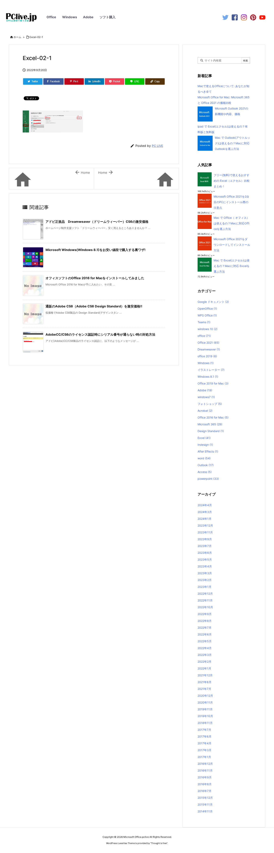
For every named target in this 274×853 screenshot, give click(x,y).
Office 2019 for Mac (213, 383)
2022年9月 (205, 614)
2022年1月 (204, 668)
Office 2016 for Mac (213, 417)
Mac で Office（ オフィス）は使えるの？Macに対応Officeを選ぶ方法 (231, 223)
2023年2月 (205, 580)
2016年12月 (205, 763)
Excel (204, 438)
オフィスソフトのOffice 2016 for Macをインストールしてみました (95, 278)
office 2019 (207, 356)
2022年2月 (204, 661)
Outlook (206, 465)
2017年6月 (204, 736)
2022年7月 (204, 627)
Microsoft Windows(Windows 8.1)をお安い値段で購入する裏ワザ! (95, 250)
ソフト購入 (107, 17)
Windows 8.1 (208, 376)
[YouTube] (262, 17)
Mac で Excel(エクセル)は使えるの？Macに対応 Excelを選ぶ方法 (232, 266)
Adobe (88, 17)
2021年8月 (204, 682)
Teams (204, 322)
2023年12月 (205, 525)
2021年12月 (205, 675)
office (204, 335)
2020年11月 (205, 702)
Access (205, 472)
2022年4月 (205, 648)
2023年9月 (205, 539)
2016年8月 (205, 784)
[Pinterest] (253, 17)
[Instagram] (244, 17)
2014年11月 (205, 811)
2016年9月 (205, 777)
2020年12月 (205, 695)
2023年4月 (205, 566)
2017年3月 (204, 750)
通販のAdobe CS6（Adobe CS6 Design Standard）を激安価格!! (94, 306)
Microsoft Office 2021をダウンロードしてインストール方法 (232, 244)
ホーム (17, 37)
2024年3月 (205, 512)
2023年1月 (204, 586)
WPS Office (207, 315)
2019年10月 (205, 716)
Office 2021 (208, 342)
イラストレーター (211, 369)
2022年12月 (205, 593)
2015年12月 (205, 797)
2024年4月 (205, 505)
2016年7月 (204, 791)
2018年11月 (205, 723)
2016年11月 (205, 770)
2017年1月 (204, 757)
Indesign (205, 444)
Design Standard (211, 431)
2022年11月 (205, 600)
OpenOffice (207, 308)
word (204, 458)
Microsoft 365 (210, 424)
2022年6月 (205, 634)
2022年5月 (205, 641)
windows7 (206, 397)
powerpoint (208, 478)
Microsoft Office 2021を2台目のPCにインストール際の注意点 (231, 202)
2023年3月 (205, 573)
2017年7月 (204, 729)
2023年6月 (205, 552)
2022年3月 (205, 654)
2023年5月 (205, 559)
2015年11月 (205, 804)
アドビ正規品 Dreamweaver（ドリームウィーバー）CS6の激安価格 (97, 222)
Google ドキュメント (213, 301)
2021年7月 (204, 688)
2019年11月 (205, 709)
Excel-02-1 (36, 37)
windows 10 (207, 329)
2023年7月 (205, 546)
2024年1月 (204, 518)
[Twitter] (225, 17)
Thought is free (159, 843)
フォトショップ (210, 403)
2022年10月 (205, 607)
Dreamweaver (209, 349)
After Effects (208, 451)
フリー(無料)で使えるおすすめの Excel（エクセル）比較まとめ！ (232, 180)
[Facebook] (234, 17)
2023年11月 (205, 532)
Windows (69, 17)
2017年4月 (204, 743)
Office (51, 17)
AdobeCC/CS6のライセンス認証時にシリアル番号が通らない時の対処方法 (100, 334)
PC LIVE (157, 146)
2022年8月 (205, 620)
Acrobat (205, 410)
